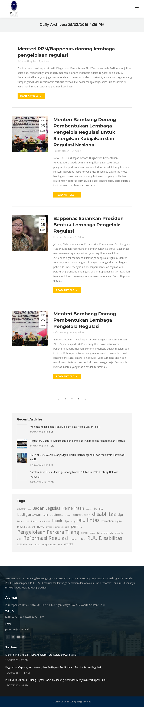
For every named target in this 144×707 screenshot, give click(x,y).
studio (53, 544)
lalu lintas (88, 520)
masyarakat (24, 526)
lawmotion (108, 521)
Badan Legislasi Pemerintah (58, 508)
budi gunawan (29, 514)
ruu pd (45, 544)
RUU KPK (22, 544)
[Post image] (22, 430)
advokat (21, 508)
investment (45, 521)
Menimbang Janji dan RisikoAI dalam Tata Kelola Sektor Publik (65, 426)
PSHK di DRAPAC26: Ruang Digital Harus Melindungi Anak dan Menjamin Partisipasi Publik (77, 457)
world (68, 544)
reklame (74, 539)
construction (81, 515)
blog (101, 509)
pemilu (77, 526)
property (119, 533)
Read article (29, 95)
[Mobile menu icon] (137, 9)
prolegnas (105, 532)
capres (68, 515)
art (29, 509)
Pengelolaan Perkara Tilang (48, 532)
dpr (121, 514)
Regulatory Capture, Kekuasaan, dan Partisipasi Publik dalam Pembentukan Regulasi (77, 440)
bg (95, 509)
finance (20, 521)
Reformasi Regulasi (27, 61)
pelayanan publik (61, 527)
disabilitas (104, 514)
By (44, 61)
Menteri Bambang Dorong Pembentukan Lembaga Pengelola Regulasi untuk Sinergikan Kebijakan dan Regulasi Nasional (84, 132)
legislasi (118, 521)
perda (92, 533)
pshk (19, 539)
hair (28, 521)
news (40, 526)
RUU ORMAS (35, 544)
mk (33, 527)
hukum (34, 521)
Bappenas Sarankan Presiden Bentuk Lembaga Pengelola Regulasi (88, 225)
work (60, 544)
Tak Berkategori (61, 150)
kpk (67, 521)
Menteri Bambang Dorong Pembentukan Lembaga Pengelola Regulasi (84, 320)
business (56, 514)
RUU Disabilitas (104, 538)
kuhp (73, 521)
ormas (49, 527)
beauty (89, 509)
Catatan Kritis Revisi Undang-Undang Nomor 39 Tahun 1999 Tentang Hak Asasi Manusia (75, 474)
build (45, 515)
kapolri (57, 520)
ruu (82, 538)
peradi (84, 532)
